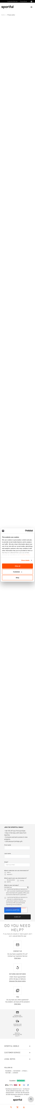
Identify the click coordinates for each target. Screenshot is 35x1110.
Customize (16, 572)
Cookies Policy (25, 555)
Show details (25, 560)
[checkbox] (17, 874)
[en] (8, 7)
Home (3, 15)
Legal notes (9, 1059)
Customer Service (12, 1)
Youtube (8, 1072)
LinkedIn (15, 1072)
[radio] (17, 873)
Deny (17, 577)
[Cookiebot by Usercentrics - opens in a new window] (25, 531)
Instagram (16, 1071)
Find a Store (23, 1)
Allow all (17, 566)
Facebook (8, 1071)
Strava (24, 1071)
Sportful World (11, 1046)
